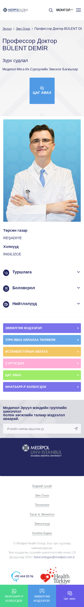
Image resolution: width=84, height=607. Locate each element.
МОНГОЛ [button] (63, 10)
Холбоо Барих (42, 533)
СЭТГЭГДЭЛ (14, 363)
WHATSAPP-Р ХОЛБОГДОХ (26, 387)
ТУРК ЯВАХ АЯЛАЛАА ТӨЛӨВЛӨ (30, 340)
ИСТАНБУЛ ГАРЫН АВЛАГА (26, 351)
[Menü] (78, 10)
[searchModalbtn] (49, 9)
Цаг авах (42, 93)
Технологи (42, 504)
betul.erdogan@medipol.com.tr (54, 557)
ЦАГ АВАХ (13, 375)
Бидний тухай (42, 486)
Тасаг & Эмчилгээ (42, 514)
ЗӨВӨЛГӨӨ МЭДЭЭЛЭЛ (24, 328)
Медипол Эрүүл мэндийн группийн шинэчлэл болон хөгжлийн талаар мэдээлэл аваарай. (35, 413)
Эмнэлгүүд (42, 523)
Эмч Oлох (42, 495)
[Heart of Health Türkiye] (55, 576)
